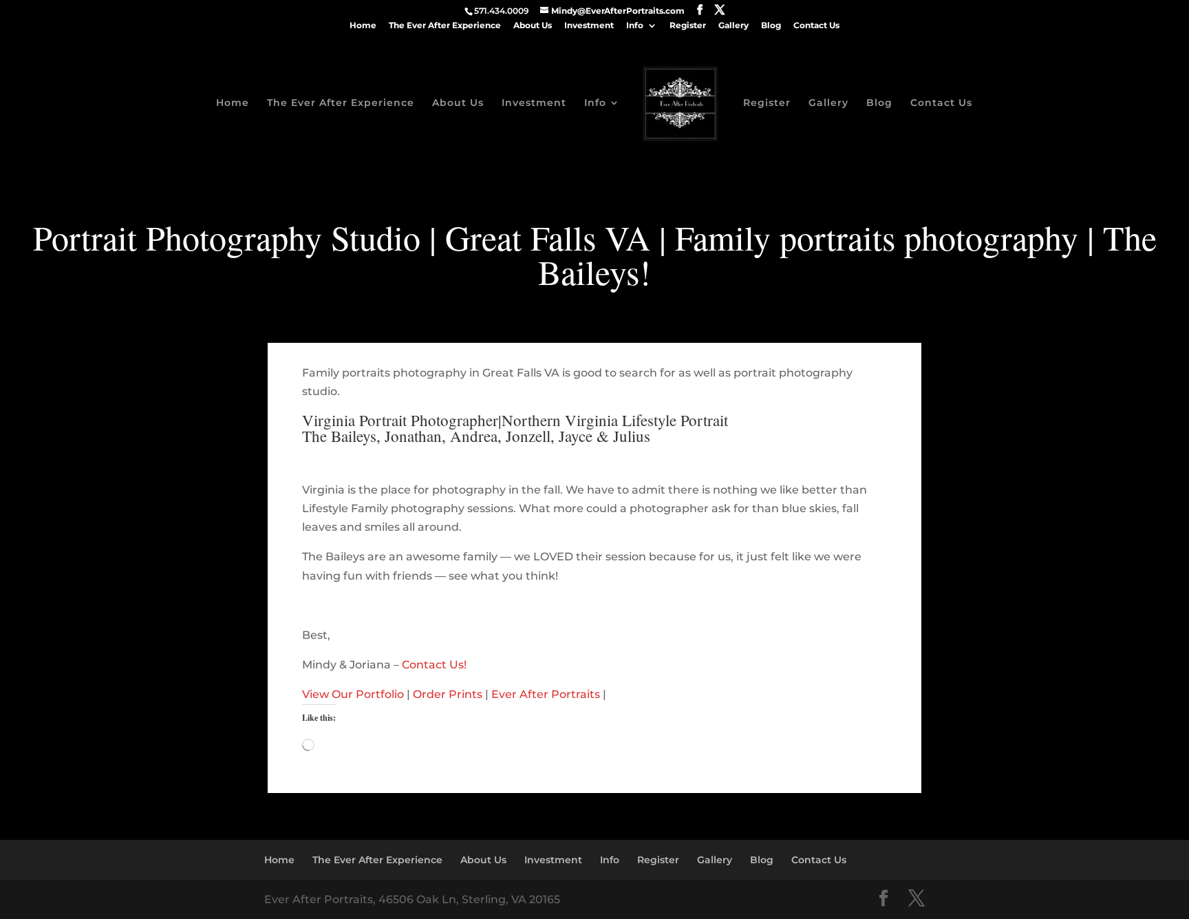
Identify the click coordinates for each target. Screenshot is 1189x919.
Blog (771, 25)
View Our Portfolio (353, 694)
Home (363, 25)
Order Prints (447, 694)
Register (688, 25)
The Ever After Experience (445, 25)
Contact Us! (434, 664)
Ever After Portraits (545, 694)
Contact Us (816, 25)
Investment (589, 25)
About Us (532, 25)
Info (634, 25)
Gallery (733, 25)
